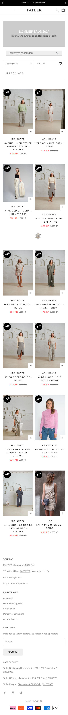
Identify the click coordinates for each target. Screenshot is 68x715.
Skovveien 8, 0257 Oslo (29, 684)
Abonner (13, 652)
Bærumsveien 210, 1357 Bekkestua (38, 668)
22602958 (8, 672)
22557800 (48, 684)
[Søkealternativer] (58, 53)
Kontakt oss (9, 609)
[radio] (38, 236)
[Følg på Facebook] (4, 692)
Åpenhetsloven (10, 619)
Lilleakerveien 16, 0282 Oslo (31, 678)
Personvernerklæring (13, 614)
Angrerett (8, 598)
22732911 (52, 678)
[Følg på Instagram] (13, 692)
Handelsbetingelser (12, 603)
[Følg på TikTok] (21, 692)
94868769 (25, 571)
